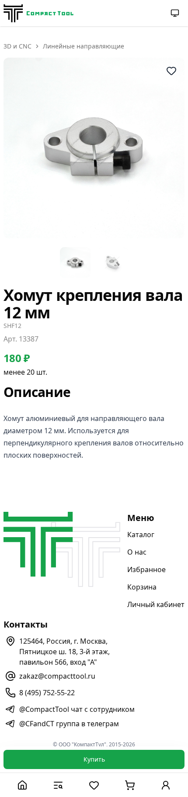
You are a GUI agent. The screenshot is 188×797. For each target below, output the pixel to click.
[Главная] (22, 785)
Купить (94, 759)
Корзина (142, 587)
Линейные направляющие (83, 46)
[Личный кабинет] (165, 785)
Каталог (140, 534)
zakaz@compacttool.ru (57, 676)
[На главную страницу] (38, 13)
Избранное (146, 569)
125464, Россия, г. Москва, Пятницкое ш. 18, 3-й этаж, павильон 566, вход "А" (64, 651)
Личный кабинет (156, 604)
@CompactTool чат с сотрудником (77, 709)
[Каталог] (58, 785)
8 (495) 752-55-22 (47, 692)
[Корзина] (130, 785)
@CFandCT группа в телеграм (69, 723)
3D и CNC (17, 46)
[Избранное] (94, 785)
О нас (136, 552)
